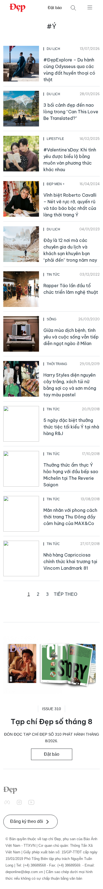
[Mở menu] (90, 7)
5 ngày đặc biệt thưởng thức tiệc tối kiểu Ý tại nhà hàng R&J (71, 426)
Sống (51, 319)
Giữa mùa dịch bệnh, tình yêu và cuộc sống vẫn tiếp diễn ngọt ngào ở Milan (71, 337)
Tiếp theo (65, 594)
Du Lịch (53, 48)
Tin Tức (53, 274)
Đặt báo (55, 7)
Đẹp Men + (56, 184)
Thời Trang (57, 364)
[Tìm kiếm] (73, 7)
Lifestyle (55, 138)
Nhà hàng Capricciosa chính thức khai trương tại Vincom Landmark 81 (70, 561)
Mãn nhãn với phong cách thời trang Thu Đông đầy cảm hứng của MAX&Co (70, 516)
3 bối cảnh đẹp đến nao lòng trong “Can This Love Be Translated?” (70, 111)
